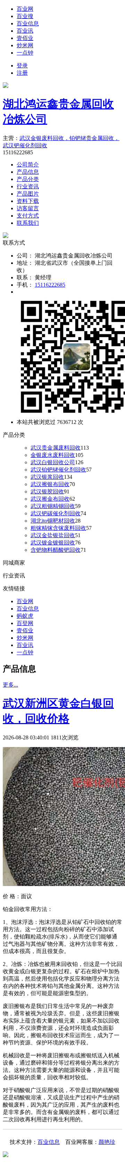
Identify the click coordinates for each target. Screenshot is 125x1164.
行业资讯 (28, 186)
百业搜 (25, 16)
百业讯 (25, 31)
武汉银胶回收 (47, 491)
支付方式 (28, 216)
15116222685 (50, 285)
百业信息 (28, 23)
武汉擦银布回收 (50, 484)
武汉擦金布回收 (50, 499)
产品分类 (28, 179)
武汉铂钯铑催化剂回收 (58, 470)
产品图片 (28, 194)
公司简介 (28, 164)
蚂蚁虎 (25, 616)
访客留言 (28, 208)
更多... (10, 685)
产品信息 (28, 172)
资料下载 (28, 201)
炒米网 (25, 45)
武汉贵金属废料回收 (56, 448)
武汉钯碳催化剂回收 (56, 513)
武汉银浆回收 (47, 477)
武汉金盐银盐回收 (53, 535)
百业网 (25, 9)
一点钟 (25, 53)
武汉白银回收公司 (53, 462)
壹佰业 (25, 38)
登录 (22, 65)
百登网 (25, 623)
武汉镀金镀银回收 (53, 543)
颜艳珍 (107, 1142)
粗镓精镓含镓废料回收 (58, 528)
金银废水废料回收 (53, 455)
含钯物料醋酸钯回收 (56, 550)
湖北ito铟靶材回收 (53, 521)
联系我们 (28, 223)
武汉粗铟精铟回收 (53, 506)
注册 (22, 73)
